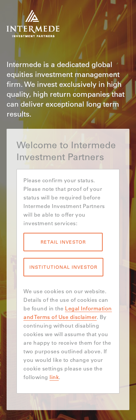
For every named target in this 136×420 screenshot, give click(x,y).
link (54, 376)
